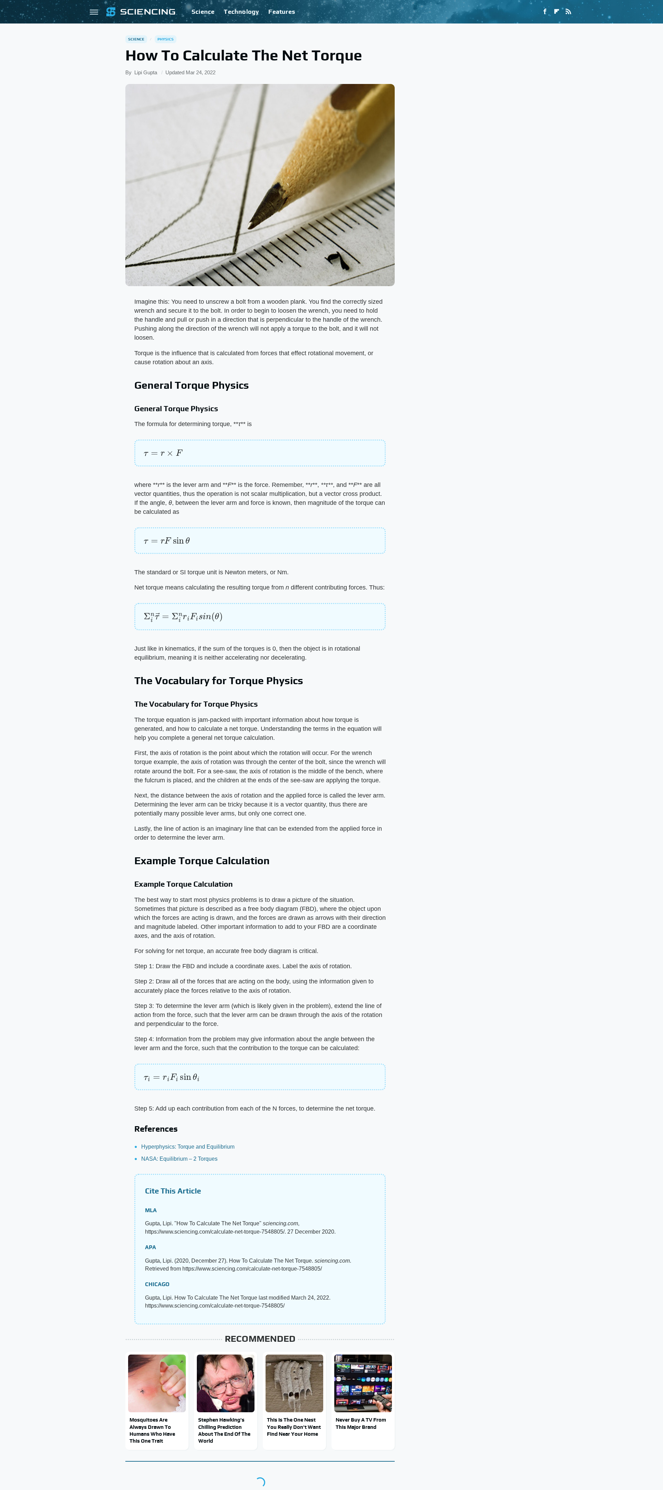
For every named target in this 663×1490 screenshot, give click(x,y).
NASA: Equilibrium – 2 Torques (179, 1159)
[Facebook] (545, 12)
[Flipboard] (556, 12)
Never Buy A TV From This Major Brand (361, 1423)
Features (281, 11)
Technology (241, 11)
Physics (165, 39)
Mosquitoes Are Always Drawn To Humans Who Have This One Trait (152, 1430)
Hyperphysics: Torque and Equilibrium (187, 1147)
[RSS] (568, 12)
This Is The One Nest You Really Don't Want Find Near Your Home (294, 1427)
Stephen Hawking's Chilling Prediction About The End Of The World (224, 1430)
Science (203, 11)
